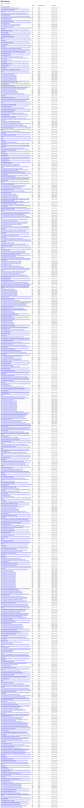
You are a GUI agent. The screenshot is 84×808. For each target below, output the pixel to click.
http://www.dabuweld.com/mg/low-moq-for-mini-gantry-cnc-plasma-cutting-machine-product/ (15, 16)
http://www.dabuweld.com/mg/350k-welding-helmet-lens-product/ (11, 670)
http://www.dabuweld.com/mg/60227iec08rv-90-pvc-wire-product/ (11, 261)
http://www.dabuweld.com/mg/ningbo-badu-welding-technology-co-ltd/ (12, 599)
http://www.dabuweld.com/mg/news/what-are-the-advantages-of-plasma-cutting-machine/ (15, 234)
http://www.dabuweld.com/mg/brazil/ (6, 711)
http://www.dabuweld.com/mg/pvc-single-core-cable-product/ (10, 612)
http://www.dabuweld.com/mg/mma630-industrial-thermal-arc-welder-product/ (13, 396)
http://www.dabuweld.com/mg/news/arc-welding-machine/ (10, 235)
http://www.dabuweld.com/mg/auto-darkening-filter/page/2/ (10, 510)
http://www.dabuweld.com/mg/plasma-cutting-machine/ (9, 664)
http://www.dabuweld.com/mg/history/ (7, 651)
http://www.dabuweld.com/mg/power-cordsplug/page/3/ (9, 196)
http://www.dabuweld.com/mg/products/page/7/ (8, 579)
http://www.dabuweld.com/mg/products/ (7, 570)
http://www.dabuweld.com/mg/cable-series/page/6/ (9, 76)
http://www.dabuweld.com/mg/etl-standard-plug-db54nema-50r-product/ (12, 717)
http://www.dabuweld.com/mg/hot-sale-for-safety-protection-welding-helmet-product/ (14, 546)
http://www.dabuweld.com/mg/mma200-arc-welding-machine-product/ (12, 721)
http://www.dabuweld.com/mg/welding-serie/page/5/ (9, 410)
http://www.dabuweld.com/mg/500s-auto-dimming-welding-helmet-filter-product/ (13, 422)
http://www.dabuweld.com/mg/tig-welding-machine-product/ (10, 491)
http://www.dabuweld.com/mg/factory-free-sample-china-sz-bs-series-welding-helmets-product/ (16, 301)
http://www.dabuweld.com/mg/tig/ (6, 665)
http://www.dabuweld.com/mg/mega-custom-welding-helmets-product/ (12, 56)
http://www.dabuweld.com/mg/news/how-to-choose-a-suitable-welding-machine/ (13, 215)
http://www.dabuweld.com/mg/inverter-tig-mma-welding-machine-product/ (12, 272)
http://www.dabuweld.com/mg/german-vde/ (7, 496)
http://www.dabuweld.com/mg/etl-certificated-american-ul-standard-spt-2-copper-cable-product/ (16, 520)
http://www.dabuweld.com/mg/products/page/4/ (8, 574)
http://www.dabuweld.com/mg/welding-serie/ (8, 399)
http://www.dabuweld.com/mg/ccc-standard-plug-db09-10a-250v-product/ (12, 525)
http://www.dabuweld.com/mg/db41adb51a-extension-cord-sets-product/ (12, 431)
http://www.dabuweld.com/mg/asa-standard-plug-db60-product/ (11, 263)
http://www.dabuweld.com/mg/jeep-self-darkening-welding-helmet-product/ (12, 267)
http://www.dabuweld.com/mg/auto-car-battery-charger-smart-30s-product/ (13, 190)
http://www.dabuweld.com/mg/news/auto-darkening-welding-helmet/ (11, 224)
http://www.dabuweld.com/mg (5, 6)
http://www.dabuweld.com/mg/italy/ (6, 19)
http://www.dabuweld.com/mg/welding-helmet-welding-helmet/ (10, 590)
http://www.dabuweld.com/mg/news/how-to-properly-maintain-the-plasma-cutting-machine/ (15, 216)
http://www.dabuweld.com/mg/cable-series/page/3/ (9, 77)
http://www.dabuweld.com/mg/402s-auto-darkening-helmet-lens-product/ (12, 626)
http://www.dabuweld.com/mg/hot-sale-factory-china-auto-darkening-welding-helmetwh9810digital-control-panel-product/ (13, 661)
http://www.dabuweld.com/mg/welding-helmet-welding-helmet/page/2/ (11, 592)
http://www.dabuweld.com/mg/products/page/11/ (8, 573)
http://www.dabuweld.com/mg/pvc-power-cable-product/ (9, 488)
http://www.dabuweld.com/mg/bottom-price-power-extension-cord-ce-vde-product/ (14, 600)
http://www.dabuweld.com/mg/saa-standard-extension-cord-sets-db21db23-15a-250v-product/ (16, 533)
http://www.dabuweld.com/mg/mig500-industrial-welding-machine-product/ (12, 336)
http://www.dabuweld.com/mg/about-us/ (7, 643)
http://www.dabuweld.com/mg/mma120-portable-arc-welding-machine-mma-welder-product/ (15, 689)
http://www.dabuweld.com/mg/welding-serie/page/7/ (9, 404)
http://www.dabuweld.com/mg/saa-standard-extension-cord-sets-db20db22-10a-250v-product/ (16, 302)
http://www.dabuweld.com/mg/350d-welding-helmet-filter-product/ (11, 785)
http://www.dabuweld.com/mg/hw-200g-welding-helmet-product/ (11, 558)
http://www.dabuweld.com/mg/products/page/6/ (8, 576)
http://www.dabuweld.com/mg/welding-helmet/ (8, 289)
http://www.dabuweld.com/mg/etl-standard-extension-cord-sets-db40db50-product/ (14, 303)
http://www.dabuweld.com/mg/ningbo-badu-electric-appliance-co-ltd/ (11, 470)
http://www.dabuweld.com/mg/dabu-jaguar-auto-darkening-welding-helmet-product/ (14, 598)
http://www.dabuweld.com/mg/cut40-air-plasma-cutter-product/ (11, 24)
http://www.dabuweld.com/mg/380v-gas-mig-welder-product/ (10, 300)
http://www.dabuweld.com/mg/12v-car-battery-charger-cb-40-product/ (12, 124)
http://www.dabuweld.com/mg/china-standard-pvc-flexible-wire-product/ (12, 386)
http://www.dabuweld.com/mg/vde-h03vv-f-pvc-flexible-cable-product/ (12, 551)
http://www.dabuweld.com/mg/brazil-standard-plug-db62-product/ (11, 421)
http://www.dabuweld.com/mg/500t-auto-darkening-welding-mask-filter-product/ (13, 710)
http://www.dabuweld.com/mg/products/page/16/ (8, 587)
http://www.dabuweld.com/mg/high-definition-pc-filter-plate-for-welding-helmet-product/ (14, 569)
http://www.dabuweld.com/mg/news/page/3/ (7, 242)
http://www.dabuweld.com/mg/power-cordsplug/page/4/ (9, 195)
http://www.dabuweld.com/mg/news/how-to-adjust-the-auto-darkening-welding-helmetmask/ (15, 226)
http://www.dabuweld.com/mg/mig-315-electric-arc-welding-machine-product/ (13, 252)
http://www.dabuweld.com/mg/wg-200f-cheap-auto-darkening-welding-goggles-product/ (14, 724)
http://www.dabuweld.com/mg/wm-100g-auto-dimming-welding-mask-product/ (13, 100)
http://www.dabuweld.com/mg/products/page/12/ (8, 575)
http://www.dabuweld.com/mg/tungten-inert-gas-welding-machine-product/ (12, 204)
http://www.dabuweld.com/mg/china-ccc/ (7, 769)
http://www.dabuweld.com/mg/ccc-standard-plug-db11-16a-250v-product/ (12, 186)
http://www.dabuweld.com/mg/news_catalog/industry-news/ (10, 165)
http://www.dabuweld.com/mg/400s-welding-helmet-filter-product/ (11, 358)
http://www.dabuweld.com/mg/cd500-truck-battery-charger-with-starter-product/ (13, 511)
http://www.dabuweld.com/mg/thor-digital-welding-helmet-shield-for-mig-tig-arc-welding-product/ (16, 123)
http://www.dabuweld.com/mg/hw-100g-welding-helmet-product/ (11, 187)
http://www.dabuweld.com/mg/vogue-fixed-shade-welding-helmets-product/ (12, 329)
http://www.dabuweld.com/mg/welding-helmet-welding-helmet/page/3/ (11, 591)
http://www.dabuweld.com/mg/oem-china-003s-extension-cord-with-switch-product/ (14, 444)
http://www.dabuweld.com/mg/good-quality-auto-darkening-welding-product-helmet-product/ (15, 412)
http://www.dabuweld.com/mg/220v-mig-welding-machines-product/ (11, 359)
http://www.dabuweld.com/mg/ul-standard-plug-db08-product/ (10, 366)
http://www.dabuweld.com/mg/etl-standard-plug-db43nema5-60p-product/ (12, 257)
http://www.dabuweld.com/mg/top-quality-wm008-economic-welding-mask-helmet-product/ (15, 49)
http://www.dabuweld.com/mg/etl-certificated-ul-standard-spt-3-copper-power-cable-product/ (15, 72)
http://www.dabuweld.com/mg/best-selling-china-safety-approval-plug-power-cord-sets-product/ (16, 566)
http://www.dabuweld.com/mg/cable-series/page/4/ (9, 75)
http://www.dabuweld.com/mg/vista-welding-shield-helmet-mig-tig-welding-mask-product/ (15, 420)
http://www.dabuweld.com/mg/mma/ (6, 385)
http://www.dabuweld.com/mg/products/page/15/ (8, 581)
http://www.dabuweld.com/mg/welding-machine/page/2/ (9, 92)
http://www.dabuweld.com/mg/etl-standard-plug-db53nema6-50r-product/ (12, 411)
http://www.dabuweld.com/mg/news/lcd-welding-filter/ (9, 220)
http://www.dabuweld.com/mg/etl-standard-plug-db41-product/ (10, 792)
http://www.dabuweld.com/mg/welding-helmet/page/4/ (9, 290)
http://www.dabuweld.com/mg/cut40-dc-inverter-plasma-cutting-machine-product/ (13, 352)
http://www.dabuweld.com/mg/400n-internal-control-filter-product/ (11, 786)
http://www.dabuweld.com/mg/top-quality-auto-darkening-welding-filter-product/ (13, 415)
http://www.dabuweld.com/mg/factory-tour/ (7, 528)
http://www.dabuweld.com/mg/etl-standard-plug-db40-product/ (10, 122)
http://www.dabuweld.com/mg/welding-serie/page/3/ (9, 403)
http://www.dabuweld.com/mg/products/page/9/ (8, 582)
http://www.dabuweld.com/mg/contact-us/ (7, 357)
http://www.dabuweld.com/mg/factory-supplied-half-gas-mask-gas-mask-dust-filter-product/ (15, 283)
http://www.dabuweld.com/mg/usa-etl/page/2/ (8, 312)
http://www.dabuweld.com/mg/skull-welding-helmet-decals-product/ (11, 718)
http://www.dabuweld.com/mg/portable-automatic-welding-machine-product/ (13, 744)
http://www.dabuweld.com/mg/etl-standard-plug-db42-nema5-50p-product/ (12, 107)
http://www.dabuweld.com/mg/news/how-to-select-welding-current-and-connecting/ (14, 223)
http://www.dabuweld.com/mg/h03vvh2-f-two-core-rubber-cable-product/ (12, 683)
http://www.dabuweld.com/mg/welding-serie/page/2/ (9, 405)
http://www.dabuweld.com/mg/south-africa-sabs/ (8, 702)
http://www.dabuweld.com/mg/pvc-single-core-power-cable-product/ (11, 787)
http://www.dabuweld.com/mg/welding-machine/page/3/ (9, 91)
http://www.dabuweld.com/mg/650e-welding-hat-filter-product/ (10, 694)
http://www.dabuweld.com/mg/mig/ (6, 264)
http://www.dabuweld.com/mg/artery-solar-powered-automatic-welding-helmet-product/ (14, 282)
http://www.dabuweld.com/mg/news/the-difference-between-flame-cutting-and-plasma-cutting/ (15, 239)
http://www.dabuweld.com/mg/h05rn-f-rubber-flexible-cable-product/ (11, 624)
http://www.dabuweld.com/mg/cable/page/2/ (7, 323)
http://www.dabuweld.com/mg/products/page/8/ (8, 583)
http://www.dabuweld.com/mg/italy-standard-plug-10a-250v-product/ (11, 806)
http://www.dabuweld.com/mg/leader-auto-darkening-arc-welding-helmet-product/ (13, 452)
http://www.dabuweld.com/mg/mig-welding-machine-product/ (10, 25)
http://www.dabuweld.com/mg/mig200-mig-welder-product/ (10, 707)
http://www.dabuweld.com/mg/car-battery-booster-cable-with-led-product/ (12, 93)
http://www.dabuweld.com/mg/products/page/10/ (8, 580)
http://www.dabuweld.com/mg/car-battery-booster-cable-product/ (11, 262)
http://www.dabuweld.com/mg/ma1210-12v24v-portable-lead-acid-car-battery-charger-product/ (16, 695)
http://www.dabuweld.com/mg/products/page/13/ (8, 586)
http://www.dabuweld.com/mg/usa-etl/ (7, 311)
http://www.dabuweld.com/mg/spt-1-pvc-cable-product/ (9, 437)
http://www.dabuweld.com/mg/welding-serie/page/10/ (9, 406)
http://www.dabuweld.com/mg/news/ (6, 225)
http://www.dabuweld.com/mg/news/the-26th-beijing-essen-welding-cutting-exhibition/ (14, 219)
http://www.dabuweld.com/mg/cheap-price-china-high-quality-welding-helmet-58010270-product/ (16, 648)
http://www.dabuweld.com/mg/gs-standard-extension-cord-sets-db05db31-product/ (14, 597)
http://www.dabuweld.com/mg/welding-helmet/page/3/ (9, 292)
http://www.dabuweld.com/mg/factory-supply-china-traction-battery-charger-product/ (14, 376)
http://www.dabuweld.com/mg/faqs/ (6, 59)
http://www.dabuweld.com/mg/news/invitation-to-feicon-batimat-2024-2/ (12, 238)
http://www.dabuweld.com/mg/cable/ (6, 321)
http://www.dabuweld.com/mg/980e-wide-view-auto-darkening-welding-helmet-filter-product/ (15, 462)
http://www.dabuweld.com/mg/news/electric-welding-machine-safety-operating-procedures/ (15, 229)
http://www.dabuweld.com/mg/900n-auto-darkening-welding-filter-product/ (12, 501)
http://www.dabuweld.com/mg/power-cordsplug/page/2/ (9, 197)
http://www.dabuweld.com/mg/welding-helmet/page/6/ (9, 291)
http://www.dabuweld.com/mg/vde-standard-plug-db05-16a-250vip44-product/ (13, 696)
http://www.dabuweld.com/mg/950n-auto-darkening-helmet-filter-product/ (12, 506)
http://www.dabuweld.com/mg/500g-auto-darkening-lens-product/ (11, 739)
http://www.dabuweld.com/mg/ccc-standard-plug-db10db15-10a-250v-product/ (13, 271)
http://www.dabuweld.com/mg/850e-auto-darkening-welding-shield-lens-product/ (13, 185)
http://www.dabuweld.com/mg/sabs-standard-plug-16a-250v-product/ (12, 625)
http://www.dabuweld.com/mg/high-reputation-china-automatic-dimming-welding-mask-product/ (16, 268)
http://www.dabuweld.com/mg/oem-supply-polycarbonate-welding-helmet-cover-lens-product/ (15, 455)
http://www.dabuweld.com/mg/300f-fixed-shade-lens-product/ (10, 121)
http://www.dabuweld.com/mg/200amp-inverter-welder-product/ (11, 747)
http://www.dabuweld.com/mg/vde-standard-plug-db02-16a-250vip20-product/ (13, 463)
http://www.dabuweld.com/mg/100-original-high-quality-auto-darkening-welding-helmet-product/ (16, 423)
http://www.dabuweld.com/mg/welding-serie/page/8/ (9, 409)
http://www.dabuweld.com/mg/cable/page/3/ (7, 322)
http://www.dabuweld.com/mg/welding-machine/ (8, 90)
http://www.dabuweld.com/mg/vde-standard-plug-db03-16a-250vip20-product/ (13, 559)
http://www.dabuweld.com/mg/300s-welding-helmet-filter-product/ (11, 796)
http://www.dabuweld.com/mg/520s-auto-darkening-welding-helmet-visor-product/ (14, 805)
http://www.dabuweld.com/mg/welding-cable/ (8, 481)
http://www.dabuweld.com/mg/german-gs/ (7, 26)
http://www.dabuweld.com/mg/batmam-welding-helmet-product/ (11, 273)
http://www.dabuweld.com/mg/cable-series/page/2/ (9, 78)
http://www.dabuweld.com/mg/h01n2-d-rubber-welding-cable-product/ (12, 168)
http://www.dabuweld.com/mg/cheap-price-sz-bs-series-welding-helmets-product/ (14, 617)
